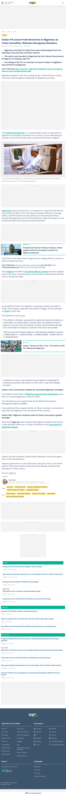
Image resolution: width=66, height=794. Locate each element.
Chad (6, 311)
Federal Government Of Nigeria (37, 487)
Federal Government (15, 132)
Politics (5, 594)
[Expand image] (63, 142)
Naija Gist (10, 487)
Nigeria (10, 271)
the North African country (36, 271)
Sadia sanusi (51, 493)
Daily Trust (7, 210)
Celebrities (4, 668)
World (9, 31)
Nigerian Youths (20, 487)
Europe (5, 569)
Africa (14, 31)
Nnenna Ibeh (20, 46)
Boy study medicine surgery (15, 496)
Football (5, 577)
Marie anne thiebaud (23, 493)
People (3, 629)
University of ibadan (38, 493)
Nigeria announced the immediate (42, 394)
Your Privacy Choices (34, 793)
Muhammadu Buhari (32, 490)
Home (3, 31)
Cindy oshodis (10, 493)
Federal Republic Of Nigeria (15, 490)
